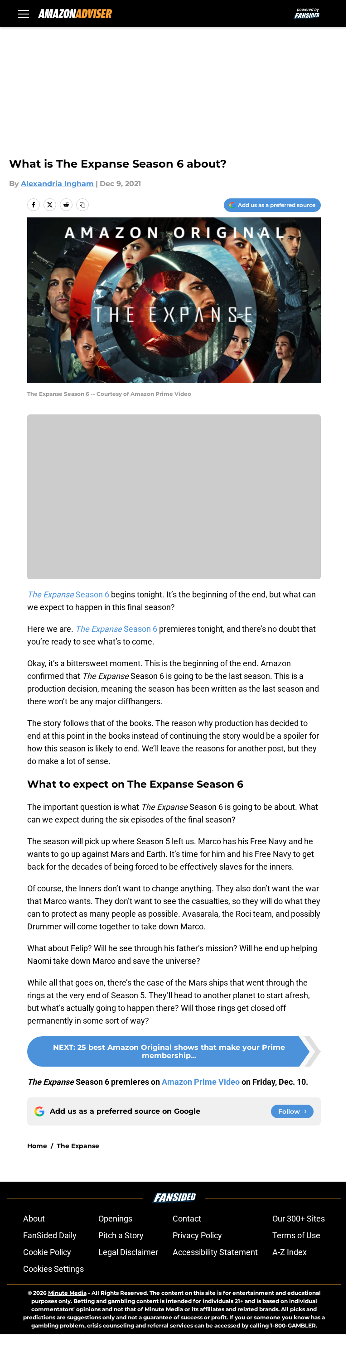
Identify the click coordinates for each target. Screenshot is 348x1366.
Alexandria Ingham (57, 183)
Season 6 (68, 594)
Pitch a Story (121, 1235)
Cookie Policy (47, 1252)
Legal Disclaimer (128, 1252)
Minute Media (67, 1292)
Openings (115, 1218)
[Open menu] (23, 13)
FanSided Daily (50, 1235)
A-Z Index (289, 1252)
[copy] (82, 204)
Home (37, 1146)
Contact (187, 1218)
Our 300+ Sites (298, 1218)
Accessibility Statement (215, 1252)
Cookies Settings (53, 1269)
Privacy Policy (197, 1235)
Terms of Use (296, 1235)
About (34, 1218)
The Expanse (78, 1146)
